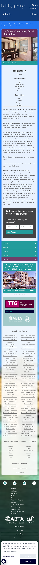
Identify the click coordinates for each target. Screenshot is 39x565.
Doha (10, 457)
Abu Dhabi (10, 446)
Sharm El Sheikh (28, 451)
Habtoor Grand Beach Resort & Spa (12, 363)
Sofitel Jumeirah (28, 415)
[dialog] (19, 553)
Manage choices (8, 556)
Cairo (28, 448)
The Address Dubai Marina (10, 424)
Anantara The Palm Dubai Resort (29, 340)
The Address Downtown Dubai (10, 422)
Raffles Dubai (28, 406)
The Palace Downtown (10, 431)
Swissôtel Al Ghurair (28, 417)
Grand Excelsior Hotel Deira (29, 358)
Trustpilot (9, 311)
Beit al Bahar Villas (29, 347)
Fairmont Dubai (28, 356)
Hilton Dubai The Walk (28, 365)
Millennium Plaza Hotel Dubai (28, 392)
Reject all (28, 556)
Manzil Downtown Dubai (10, 390)
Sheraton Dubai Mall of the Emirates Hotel (13, 413)
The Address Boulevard (28, 420)
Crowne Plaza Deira (11, 353)
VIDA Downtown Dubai (10, 433)
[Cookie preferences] (3, 561)
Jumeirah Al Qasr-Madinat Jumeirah (12, 374)
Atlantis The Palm (10, 344)
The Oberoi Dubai (10, 429)
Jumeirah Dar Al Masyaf (10, 379)
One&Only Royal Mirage (10, 399)
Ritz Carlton (11, 408)
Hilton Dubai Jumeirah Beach (10, 365)
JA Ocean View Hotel (14, 26)
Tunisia (28, 457)
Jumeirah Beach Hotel (10, 376)
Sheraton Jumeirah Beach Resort (11, 415)
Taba (10, 453)
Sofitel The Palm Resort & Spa (10, 417)
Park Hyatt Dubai (28, 404)
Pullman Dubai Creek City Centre (11, 406)
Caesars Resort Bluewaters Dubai (29, 349)
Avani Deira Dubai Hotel (28, 344)
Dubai (27, 24)
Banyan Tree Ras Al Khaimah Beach (12, 347)
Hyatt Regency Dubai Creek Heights (12, 367)
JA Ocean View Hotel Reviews (19, 468)
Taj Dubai (10, 420)
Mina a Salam (10, 394)
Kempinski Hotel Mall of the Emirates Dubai (14, 385)
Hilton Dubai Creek (28, 363)
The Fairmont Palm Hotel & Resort (29, 426)
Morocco (10, 455)
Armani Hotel (10, 342)
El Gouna (10, 451)
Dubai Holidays (20, 472)
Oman (28, 455)
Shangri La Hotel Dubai (10, 410)
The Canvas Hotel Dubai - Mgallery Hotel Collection (16, 426)
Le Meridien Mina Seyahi (10, 388)
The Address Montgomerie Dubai (29, 424)
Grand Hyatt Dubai (11, 360)
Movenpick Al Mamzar (28, 394)
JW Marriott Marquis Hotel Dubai (11, 383)
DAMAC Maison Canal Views (28, 353)
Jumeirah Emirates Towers (28, 379)
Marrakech (28, 453)
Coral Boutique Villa (28, 351)
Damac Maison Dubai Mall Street (11, 356)
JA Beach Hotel (10, 369)
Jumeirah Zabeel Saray (28, 381)
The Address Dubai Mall (28, 422)
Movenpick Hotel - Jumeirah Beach (11, 397)
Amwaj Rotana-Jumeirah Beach (29, 337)
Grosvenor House (28, 360)
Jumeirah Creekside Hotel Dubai (29, 376)
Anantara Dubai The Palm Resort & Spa (13, 340)
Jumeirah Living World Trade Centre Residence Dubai (16, 381)
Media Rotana (10, 392)
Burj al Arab (10, 349)
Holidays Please (13, 24)
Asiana (28, 342)
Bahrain (28, 446)
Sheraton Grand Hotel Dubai (28, 413)
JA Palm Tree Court (28, 372)
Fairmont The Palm (10, 358)
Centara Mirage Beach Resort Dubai (12, 351)
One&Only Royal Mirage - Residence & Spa (14, 401)
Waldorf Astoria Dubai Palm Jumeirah (12, 436)
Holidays (21, 24)
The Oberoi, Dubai (28, 429)
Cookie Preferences (17, 511)
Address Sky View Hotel (10, 335)
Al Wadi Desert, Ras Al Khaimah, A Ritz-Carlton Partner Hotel (19, 337)
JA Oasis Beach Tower (28, 369)
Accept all (28, 561)
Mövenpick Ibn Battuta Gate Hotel (29, 397)
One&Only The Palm (10, 404)
